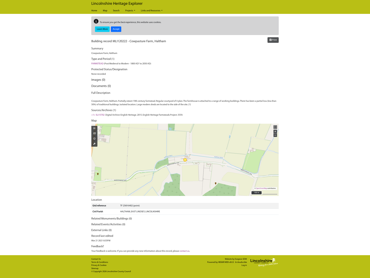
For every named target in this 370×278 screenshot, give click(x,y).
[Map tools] (94, 144)
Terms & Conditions (99, 262)
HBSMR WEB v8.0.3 (226, 262)
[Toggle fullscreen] (275, 127)
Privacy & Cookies (99, 265)
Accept (116, 29)
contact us (184, 251)
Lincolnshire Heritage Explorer (117, 4)
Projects (129, 11)
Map (105, 11)
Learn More (102, 29)
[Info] (94, 138)
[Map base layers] (94, 133)
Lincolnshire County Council (119, 271)
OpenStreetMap (261, 188)
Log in (244, 265)
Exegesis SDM (241, 259)
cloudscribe (242, 262)
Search (116, 11)
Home (94, 11)
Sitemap (94, 268)
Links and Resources (151, 11)
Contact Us (96, 259)
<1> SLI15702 (97, 115)
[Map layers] (94, 128)
